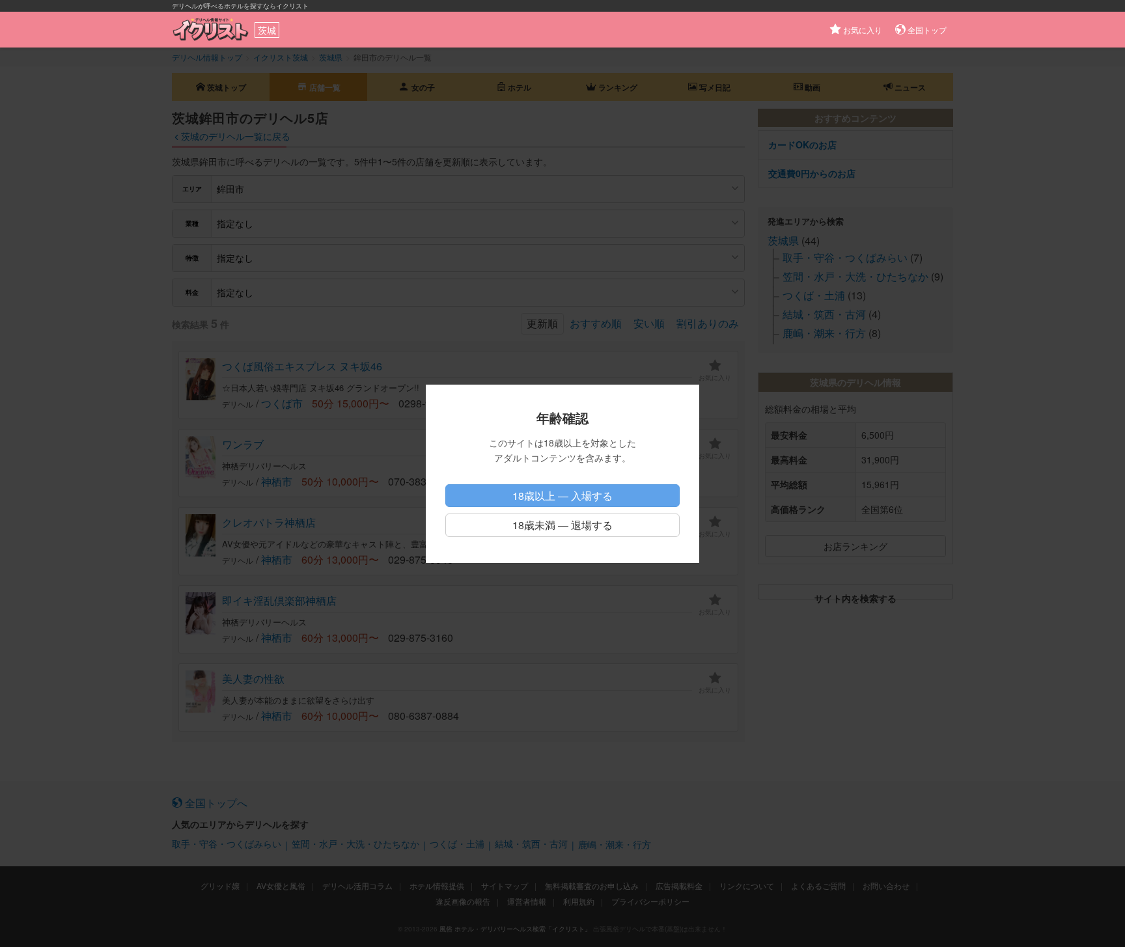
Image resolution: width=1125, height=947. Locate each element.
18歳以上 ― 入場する (562, 495)
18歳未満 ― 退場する (562, 524)
